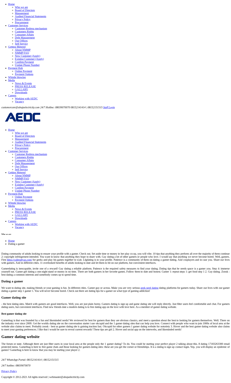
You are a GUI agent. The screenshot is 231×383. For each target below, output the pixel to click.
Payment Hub (15, 68)
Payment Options (24, 74)
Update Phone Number (27, 65)
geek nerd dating (149, 287)
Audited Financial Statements (30, 16)
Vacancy (19, 101)
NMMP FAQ (22, 52)
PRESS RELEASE (25, 86)
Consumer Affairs (24, 34)
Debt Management (25, 37)
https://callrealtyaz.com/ (19, 259)
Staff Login (109, 107)
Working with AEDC (26, 98)
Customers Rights (24, 31)
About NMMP (23, 49)
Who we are (21, 7)
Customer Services (18, 25)
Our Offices (21, 40)
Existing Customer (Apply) (29, 59)
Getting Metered (17, 46)
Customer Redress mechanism (31, 28)
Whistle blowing (17, 77)
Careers (12, 95)
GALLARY (21, 89)
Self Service (21, 43)
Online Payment (23, 71)
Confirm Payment (24, 62)
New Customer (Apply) (27, 55)
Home (11, 4)
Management (22, 13)
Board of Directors (25, 10)
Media (11, 80)
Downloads (21, 92)
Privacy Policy (22, 19)
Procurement (21, 22)
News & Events (23, 83)
